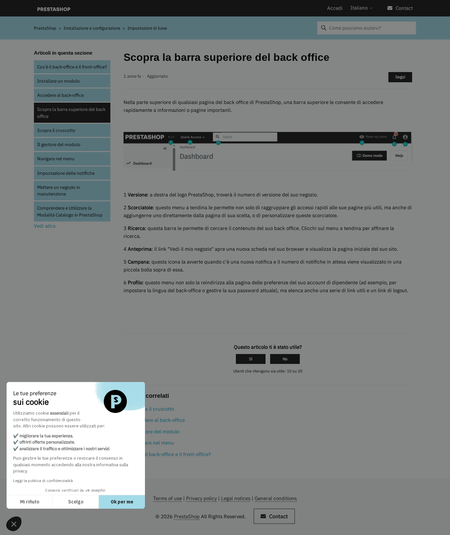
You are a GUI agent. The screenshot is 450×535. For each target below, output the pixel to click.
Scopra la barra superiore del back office (71, 112)
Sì (250, 358)
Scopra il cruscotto (56, 130)
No (285, 358)
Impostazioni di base (147, 28)
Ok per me (122, 502)
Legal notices (235, 498)
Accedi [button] (335, 8)
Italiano (360, 8)
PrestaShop (45, 28)
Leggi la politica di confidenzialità (43, 480)
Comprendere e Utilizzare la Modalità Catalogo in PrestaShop (69, 211)
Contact (404, 8)
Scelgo (75, 502)
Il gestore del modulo (58, 144)
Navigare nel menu (55, 159)
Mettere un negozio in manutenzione (58, 190)
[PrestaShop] (54, 8)
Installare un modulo (58, 81)
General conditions (276, 498)
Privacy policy (201, 498)
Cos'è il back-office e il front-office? (72, 67)
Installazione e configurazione (92, 28)
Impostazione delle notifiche (66, 173)
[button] (14, 524)
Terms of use (167, 498)
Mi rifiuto (29, 502)
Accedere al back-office (60, 95)
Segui (400, 76)
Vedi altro (44, 226)
